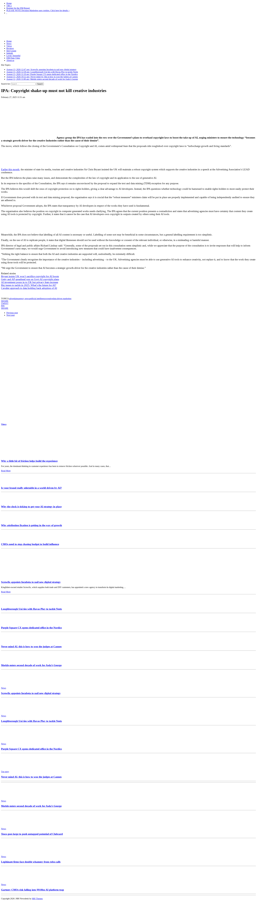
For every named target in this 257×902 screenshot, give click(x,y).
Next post (10, 315)
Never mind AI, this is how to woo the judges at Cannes (31, 646)
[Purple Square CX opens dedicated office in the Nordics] (9, 622)
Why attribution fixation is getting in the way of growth (31, 525)
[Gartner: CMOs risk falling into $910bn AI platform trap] (13, 880)
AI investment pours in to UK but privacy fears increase (29, 282)
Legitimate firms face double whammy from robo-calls (31, 861)
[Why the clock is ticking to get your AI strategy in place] (9, 501)
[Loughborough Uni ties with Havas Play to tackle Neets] (9, 604)
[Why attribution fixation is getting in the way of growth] (9, 520)
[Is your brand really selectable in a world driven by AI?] (9, 483)
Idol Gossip (11, 51)
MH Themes (37, 898)
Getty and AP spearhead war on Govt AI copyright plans (30, 279)
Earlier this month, (10, 169)
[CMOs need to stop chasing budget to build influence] (9, 539)
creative (49, 298)
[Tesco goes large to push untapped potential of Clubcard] (13, 824)
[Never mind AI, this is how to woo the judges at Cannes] (9, 641)
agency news (23, 298)
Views (9, 46)
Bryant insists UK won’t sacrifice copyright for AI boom (30, 276)
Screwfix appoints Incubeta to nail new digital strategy (31, 582)
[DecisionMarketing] (128, 20)
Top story (5, 771)
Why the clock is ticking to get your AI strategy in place (31, 506)
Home (9, 3)
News (8, 43)
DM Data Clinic (13, 58)
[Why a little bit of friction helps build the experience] (26, 456)
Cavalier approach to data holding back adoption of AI (29, 288)
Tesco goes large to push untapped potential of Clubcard (32, 834)
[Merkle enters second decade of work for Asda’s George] (9, 660)
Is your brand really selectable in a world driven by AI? (31, 487)
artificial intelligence (37, 298)
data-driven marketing (62, 298)
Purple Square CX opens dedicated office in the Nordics (31, 627)
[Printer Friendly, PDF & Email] (8, 293)
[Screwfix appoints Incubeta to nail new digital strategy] (26, 577)
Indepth (9, 53)
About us (10, 60)
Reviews (10, 48)
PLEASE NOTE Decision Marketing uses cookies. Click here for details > (38, 10)
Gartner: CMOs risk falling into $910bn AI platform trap (32, 889)
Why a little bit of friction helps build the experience (29, 461)
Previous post (12, 313)
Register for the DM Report (18, 8)
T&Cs (9, 6)
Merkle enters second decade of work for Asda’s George (31, 665)
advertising (13, 298)
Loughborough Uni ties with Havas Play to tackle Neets (31, 609)
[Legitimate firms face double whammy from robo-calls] (13, 852)
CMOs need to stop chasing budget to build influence (30, 544)
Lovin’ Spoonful (13, 55)
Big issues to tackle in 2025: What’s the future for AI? (28, 285)
